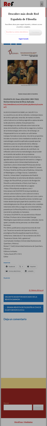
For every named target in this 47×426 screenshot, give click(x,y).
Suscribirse (35, 32)
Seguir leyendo (23, 39)
